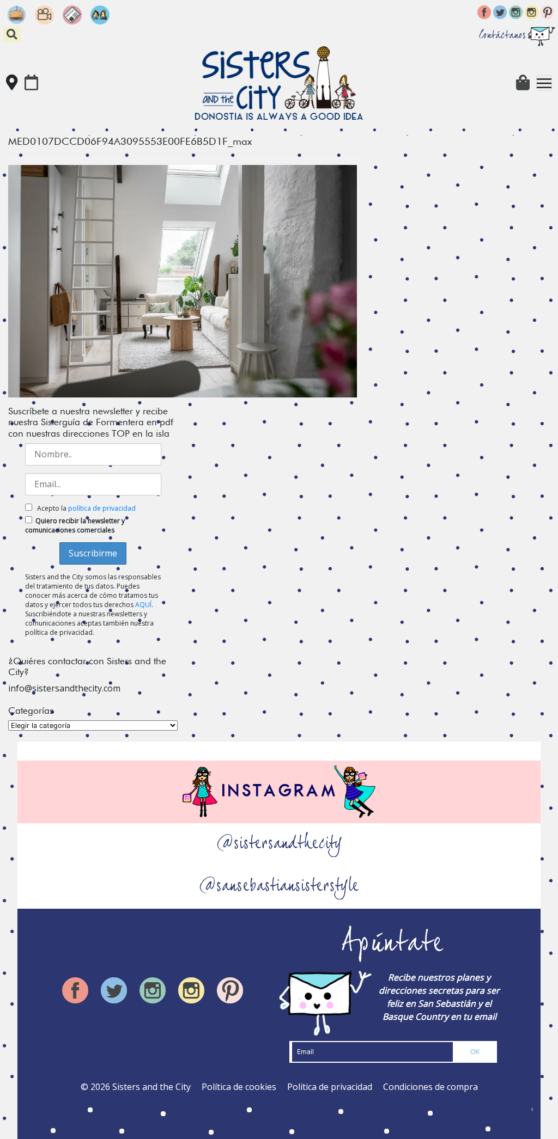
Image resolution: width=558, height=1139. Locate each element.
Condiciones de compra (430, 1087)
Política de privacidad (329, 1087)
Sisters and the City (151, 1087)
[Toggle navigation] (544, 83)
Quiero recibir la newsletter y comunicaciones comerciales (75, 525)
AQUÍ (143, 604)
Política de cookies (239, 1087)
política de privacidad (102, 508)
